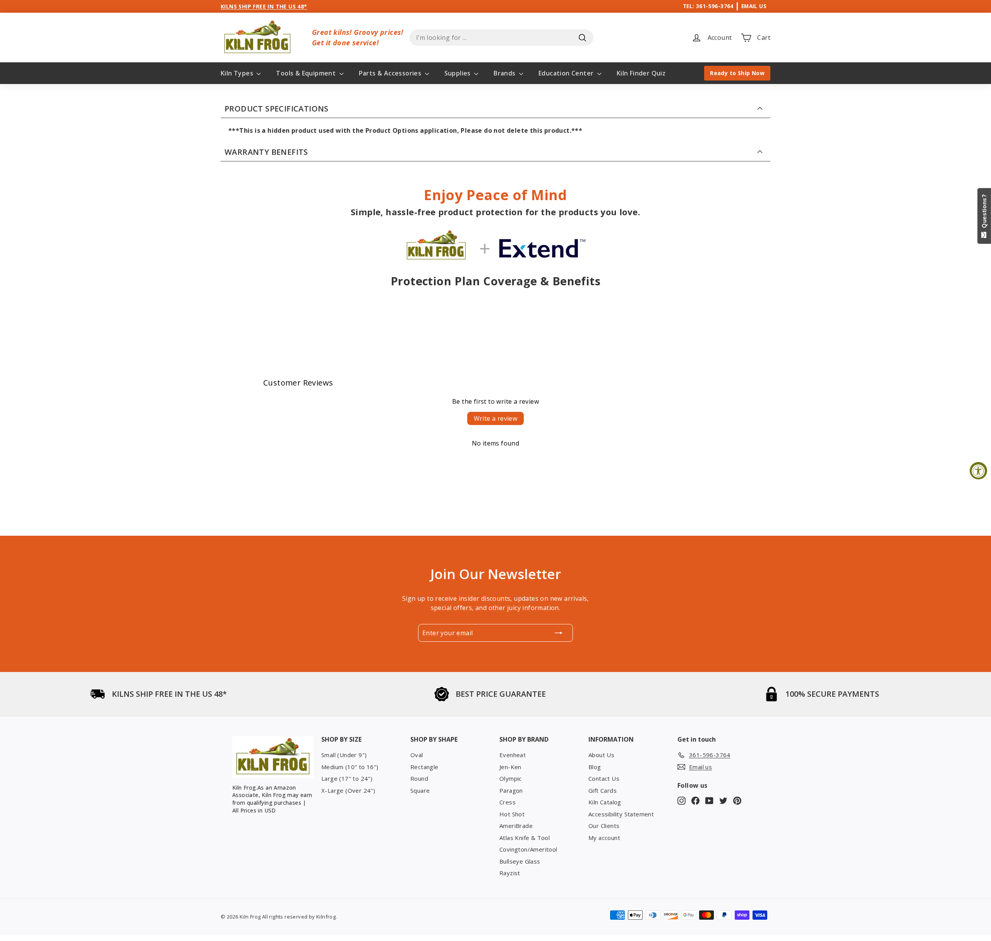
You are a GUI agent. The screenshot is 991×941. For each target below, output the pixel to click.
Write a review (496, 418)
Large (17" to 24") (346, 778)
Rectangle (424, 767)
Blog (594, 767)
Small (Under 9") (344, 755)
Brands (505, 73)
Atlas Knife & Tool (524, 838)
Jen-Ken (510, 767)
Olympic (510, 778)
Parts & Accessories (391, 73)
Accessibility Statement (621, 814)
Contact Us (603, 778)
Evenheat (512, 755)
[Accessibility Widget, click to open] (978, 470)
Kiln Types (238, 73)
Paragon (511, 790)
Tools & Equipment (306, 73)
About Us (601, 755)
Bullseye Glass (519, 861)
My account (604, 838)
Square (420, 790)
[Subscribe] (559, 632)
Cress (507, 802)
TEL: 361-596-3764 (708, 6)
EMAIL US (753, 6)
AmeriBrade (516, 826)
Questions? (984, 212)
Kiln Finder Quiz (641, 73)
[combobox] (501, 37)
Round (419, 778)
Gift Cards (602, 790)
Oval (416, 755)
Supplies (458, 73)
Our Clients (603, 826)
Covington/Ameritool (528, 849)
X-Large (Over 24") (348, 790)
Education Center (566, 73)
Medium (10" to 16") (350, 767)
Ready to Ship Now (737, 73)
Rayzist (509, 873)
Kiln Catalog (604, 802)
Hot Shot (512, 814)
